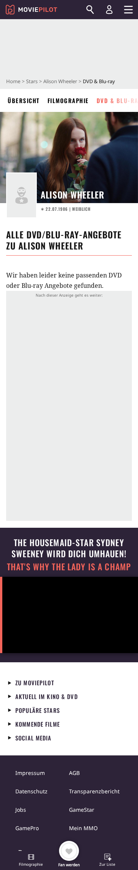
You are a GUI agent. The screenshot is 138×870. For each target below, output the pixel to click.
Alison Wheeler (60, 81)
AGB (74, 772)
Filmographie (68, 100)
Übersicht (24, 100)
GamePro (27, 828)
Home (13, 81)
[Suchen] (90, 9)
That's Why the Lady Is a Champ (69, 566)
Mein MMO (83, 828)
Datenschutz (31, 791)
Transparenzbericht (94, 791)
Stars (32, 81)
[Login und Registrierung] (109, 9)
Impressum (30, 772)
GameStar (81, 809)
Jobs (20, 809)
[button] (31, 861)
